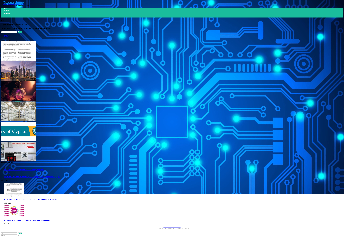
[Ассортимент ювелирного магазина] (54, 111)
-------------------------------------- (172, 227)
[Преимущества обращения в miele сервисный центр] (54, 152)
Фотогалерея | (168, 228)
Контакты (7, 13)
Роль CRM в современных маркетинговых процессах (27, 220)
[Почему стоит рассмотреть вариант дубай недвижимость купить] (54, 71)
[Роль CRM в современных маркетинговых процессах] (56, 211)
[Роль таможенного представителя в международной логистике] (54, 51)
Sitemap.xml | (180, 228)
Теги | (174, 228)
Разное (186, 228)
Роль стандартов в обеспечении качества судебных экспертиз (31, 199)
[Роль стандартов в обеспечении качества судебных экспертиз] (56, 190)
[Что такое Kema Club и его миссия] (54, 91)
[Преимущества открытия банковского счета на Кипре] (54, 132)
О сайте (6, 10)
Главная (6, 9)
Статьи (6, 12)
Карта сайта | (160, 228)
